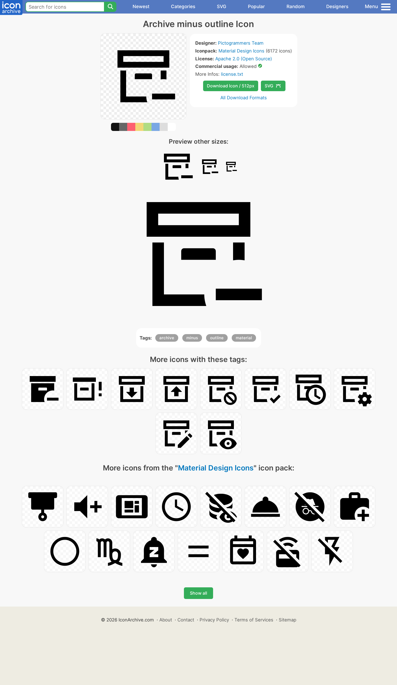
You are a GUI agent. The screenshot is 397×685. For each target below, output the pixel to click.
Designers (337, 6)
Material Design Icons (241, 51)
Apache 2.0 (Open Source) (243, 58)
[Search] (110, 7)
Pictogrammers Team (241, 43)
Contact (185, 620)
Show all (198, 593)
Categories (183, 6)
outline (217, 337)
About (165, 620)
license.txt (232, 74)
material (244, 337)
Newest (141, 6)
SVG (221, 6)
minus (192, 337)
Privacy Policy (214, 620)
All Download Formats (243, 97)
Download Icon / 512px (230, 85)
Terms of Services (253, 620)
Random (296, 6)
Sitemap (287, 620)
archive (166, 337)
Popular (256, 6)
